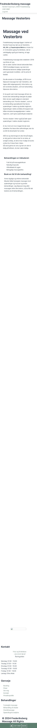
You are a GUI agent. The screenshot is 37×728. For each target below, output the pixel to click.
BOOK (24, 726)
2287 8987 (17, 726)
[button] (18, 13)
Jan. (13, 62)
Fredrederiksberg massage (15, 3)
